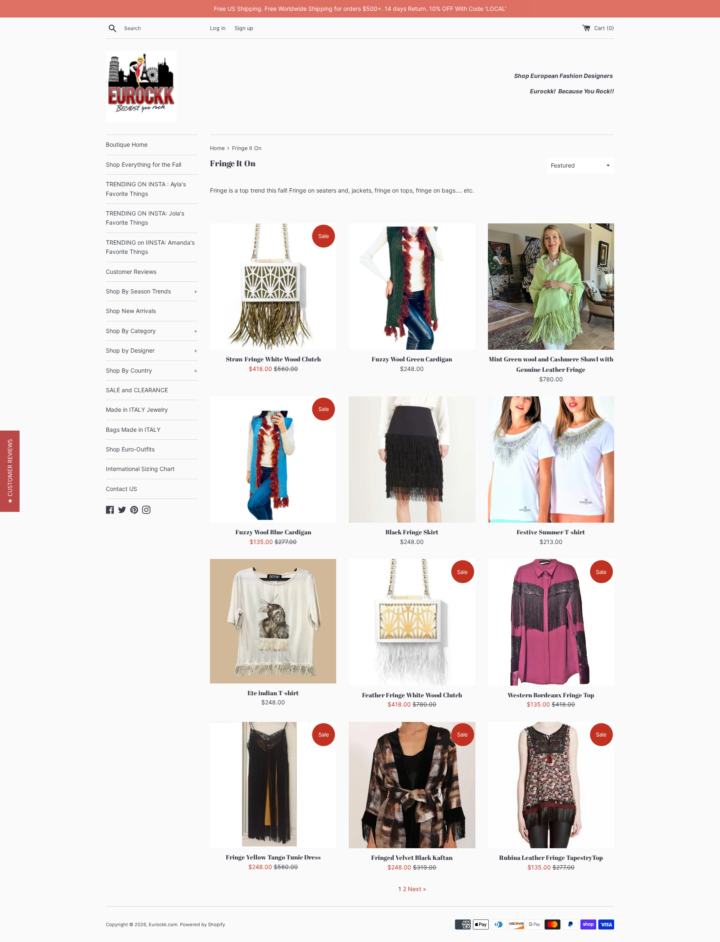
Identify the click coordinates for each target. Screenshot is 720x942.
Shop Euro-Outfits (130, 449)
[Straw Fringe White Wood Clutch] (273, 286)
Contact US (121, 488)
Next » (417, 888)
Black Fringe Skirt (411, 532)
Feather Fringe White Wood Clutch (412, 695)
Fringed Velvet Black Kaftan (411, 857)
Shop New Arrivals (131, 310)
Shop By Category (152, 330)
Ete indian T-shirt (273, 693)
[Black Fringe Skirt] (412, 459)
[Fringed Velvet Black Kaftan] (412, 785)
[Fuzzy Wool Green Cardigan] (412, 286)
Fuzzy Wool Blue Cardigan (273, 532)
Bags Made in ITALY (133, 429)
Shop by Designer (152, 350)
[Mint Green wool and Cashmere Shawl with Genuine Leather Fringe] (551, 286)
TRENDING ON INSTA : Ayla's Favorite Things (146, 188)
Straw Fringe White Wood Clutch (273, 359)
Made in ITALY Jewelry (137, 409)
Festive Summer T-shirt (551, 532)
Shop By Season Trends (152, 291)
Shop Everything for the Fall (143, 164)
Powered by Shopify (202, 924)
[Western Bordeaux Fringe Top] (551, 622)
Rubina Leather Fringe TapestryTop (551, 857)
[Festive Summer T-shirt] (551, 459)
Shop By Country (152, 370)
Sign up (244, 28)
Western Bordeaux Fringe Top (551, 695)
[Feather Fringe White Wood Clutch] (412, 622)
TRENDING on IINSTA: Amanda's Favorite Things (150, 247)
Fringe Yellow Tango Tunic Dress (273, 857)
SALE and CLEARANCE (137, 389)
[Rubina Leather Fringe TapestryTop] (551, 785)
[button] (10, 471)
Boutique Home (127, 144)
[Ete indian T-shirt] (273, 621)
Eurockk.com (163, 924)
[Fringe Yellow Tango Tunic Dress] (273, 785)
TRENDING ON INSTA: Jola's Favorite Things (145, 218)
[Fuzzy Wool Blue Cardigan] (273, 459)
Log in (217, 28)
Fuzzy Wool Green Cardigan (412, 359)
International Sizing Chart (140, 468)
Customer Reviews (131, 271)
